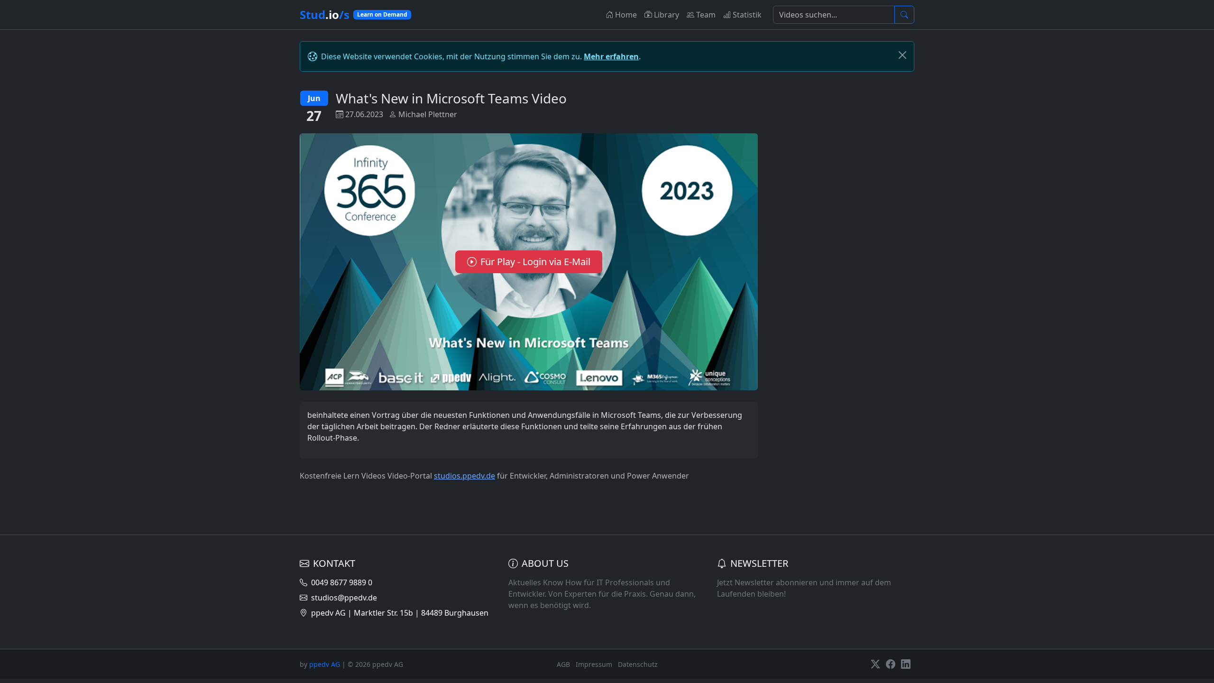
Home (626, 14)
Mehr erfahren (611, 56)
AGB (563, 664)
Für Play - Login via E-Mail (535, 261)
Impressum (594, 664)
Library (666, 14)
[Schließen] (902, 55)
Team (706, 14)
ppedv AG (324, 664)
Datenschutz (638, 664)
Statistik (747, 14)
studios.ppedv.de (464, 476)
